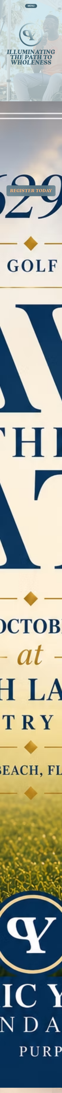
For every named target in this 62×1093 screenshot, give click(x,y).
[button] (31, 6)
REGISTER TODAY (31, 190)
